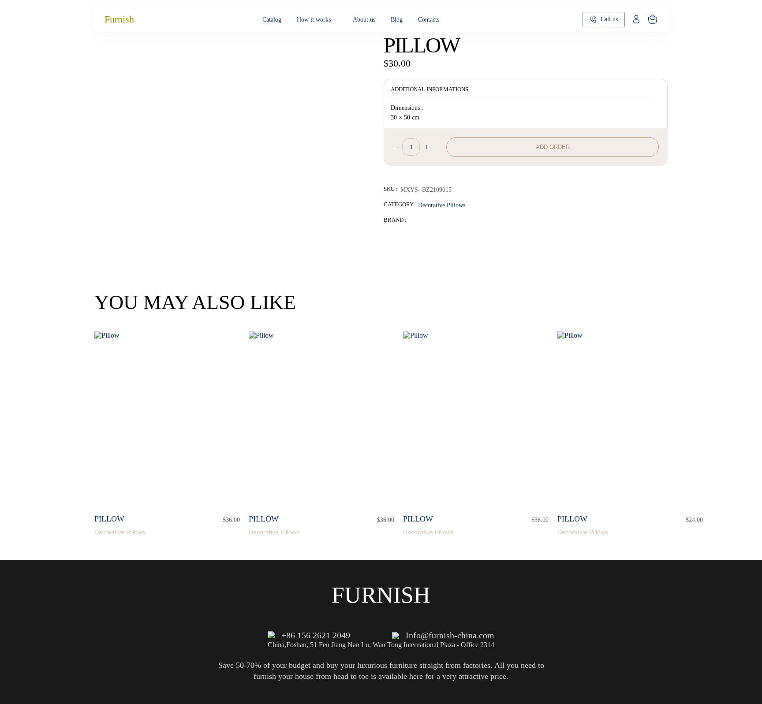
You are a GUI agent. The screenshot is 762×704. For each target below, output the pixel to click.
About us (364, 19)
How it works (314, 19)
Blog (397, 19)
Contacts (428, 19)
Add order (553, 147)
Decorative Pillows (441, 205)
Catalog (271, 19)
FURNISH (381, 594)
